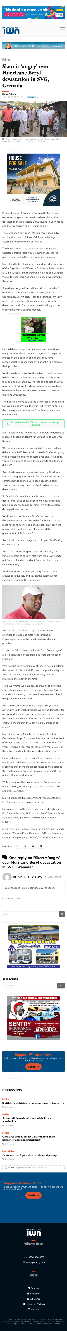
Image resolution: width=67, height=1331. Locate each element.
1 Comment (9, 1125)
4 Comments (9, 1107)
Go (61, 985)
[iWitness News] (33, 1232)
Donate (32, 1067)
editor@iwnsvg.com (35, 1262)
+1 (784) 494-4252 (35, 1257)
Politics (6, 59)
